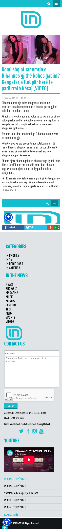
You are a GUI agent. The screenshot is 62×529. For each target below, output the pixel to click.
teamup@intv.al (43, 424)
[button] (6, 522)
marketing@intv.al (28, 424)
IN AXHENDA (13, 268)
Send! (11, 406)
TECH (9, 309)
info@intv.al (15, 424)
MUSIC (9, 297)
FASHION (11, 305)
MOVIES (10, 301)
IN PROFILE (12, 255)
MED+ (9, 313)
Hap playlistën (11, 514)
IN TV (9, 259)
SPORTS (10, 317)
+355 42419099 (17, 418)
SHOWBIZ (11, 288)
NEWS (9, 284)
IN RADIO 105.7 (14, 264)
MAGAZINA (12, 293)
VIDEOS (10, 321)
